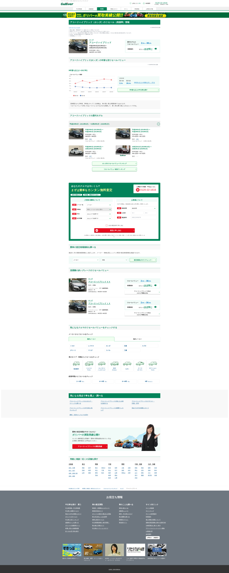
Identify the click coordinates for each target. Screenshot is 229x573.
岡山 (136, 470)
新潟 (109, 468)
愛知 (116, 475)
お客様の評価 (149, 9)
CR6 (90, 139)
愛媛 (142, 475)
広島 (142, 470)
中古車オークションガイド (100, 528)
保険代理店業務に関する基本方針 (156, 522)
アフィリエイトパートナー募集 (155, 528)
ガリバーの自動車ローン (72, 525)
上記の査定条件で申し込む (115, 225)
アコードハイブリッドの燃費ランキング (112, 409)
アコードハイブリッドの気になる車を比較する (112, 402)
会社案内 (148, 534)
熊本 (155, 470)
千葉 (102, 470)
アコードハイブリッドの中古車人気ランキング (81, 409)
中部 (109, 464)
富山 (109, 470)
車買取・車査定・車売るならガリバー (91, 488)
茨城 (96, 475)
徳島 (142, 473)
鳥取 (136, 468)
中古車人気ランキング (72, 519)
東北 (83, 464)
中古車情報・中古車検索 (72, 508)
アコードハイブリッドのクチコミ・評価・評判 (143, 402)
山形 (83, 473)
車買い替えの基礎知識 (72, 528)
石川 (116, 470)
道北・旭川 (72, 470)
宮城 (83, 470)
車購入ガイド (113, 9)
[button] (99, 205)
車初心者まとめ (123, 508)
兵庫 (129, 473)
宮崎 (155, 473)
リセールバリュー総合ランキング (114, 169)
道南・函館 (72, 476)
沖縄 (155, 475)
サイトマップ (150, 511)
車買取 (102, 9)
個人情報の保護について (153, 519)
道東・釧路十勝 (73, 473)
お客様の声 (149, 531)
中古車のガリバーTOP (74, 488)
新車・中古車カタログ (125, 514)
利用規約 (148, 517)
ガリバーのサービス (71, 517)
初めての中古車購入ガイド (140, 408)
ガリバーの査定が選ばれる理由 (101, 514)
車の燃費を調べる (124, 517)
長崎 (149, 470)
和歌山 (123, 473)
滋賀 (123, 470)
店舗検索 (91, 9)
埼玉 (96, 470)
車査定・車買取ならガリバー (101, 508)
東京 (96, 468)
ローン (126, 9)
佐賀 (155, 468)
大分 (149, 473)
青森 (83, 468)
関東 (96, 464)
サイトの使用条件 (151, 514)
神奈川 (103, 468)
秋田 (89, 470)
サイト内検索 (150, 508)
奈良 (129, 470)
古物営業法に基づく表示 (153, 525)
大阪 (123, 468)
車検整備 (137, 9)
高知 (136, 478)
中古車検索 (79, 9)
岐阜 (109, 478)
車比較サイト (123, 522)
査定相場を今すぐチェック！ (143, 260)
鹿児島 (150, 475)
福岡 (149, 468)
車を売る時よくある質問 (99, 517)
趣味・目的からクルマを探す (79, 415)
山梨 (116, 473)
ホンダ (121, 488)
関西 (123, 464)
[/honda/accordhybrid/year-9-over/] (114, 85)
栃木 (102, 473)
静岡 (109, 475)
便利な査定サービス (98, 519)
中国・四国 (138, 464)
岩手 (89, 468)
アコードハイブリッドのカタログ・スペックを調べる (81, 402)
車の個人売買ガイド (98, 525)
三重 (116, 478)
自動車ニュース (123, 511)
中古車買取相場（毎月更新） (101, 522)
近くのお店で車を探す (72, 531)
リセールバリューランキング (110, 488)
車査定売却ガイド (97, 511)
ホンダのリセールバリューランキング (114, 163)
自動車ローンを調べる (72, 522)
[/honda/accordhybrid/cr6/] (114, 286)
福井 (109, 473)
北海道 (71, 464)
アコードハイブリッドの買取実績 (90, 446)
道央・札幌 (72, 468)
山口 (136, 473)
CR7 (90, 156)
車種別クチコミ (123, 519)
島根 (142, 468)
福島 (89, 473)
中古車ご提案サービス (72, 511)
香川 (136, 475)
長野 (116, 468)
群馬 (96, 473)
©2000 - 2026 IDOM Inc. (114, 569)
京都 (129, 468)
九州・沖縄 (151, 464)
